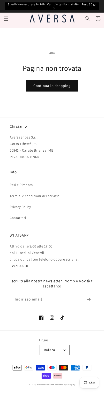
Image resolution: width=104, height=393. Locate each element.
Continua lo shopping (52, 85)
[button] (6, 18)
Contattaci (18, 218)
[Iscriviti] (88, 299)
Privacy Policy (20, 207)
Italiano (49, 350)
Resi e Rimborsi (22, 185)
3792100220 (19, 265)
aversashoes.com (45, 384)
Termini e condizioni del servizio (35, 196)
